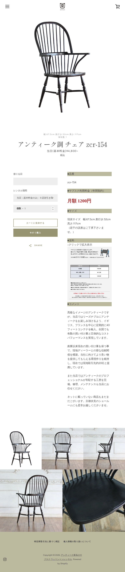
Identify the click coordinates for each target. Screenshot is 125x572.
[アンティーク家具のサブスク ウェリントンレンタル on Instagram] (5, 559)
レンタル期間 (20, 190)
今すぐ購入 (35, 233)
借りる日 (17, 174)
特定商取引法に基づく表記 (47, 541)
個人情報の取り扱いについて (77, 541)
